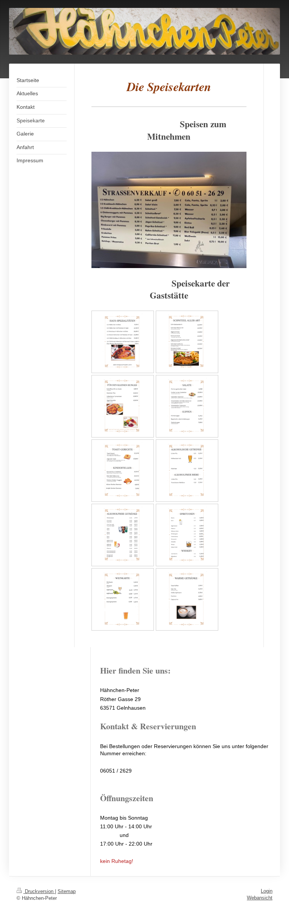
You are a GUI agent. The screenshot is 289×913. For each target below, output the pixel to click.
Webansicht (259, 898)
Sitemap (67, 891)
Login (266, 891)
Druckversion (39, 891)
